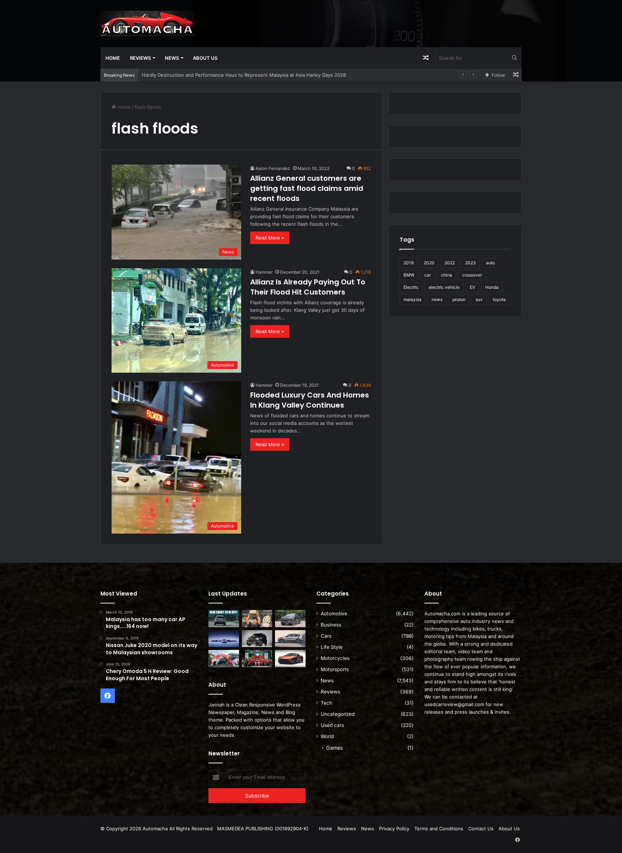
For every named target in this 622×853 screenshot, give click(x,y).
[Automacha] (147, 23)
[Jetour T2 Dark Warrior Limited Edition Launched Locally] (257, 638)
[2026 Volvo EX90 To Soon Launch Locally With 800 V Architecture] (290, 638)
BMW (409, 275)
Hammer (264, 272)
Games (334, 748)
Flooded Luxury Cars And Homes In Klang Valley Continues (309, 400)
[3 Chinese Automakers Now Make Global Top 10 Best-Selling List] (223, 638)
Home (112, 58)
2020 (429, 262)
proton (458, 299)
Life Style (332, 647)
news (437, 299)
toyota (499, 299)
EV (472, 287)
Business (331, 625)
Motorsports (335, 669)
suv (479, 299)
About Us (205, 58)
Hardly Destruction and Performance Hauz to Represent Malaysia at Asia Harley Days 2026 (244, 75)
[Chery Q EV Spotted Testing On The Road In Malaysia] (223, 618)
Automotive (334, 613)
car (427, 275)
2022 (450, 262)
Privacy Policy (394, 828)
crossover (472, 275)
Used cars (332, 725)
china (446, 275)
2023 (470, 262)
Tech (326, 703)
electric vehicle (444, 287)
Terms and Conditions (438, 828)
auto (490, 262)
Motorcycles (335, 658)
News (172, 58)
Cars (326, 636)
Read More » (270, 238)
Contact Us (480, 828)
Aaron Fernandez (273, 168)
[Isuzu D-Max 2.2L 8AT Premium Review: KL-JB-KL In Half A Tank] (290, 618)
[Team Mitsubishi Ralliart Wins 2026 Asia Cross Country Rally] (257, 658)
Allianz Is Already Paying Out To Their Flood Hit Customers (307, 287)
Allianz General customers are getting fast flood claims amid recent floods (306, 188)
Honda (492, 287)
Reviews (140, 58)
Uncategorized (338, 714)
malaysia (413, 299)
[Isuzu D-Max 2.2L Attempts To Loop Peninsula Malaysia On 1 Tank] (223, 658)
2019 (409, 262)
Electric (411, 287)
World (327, 736)
